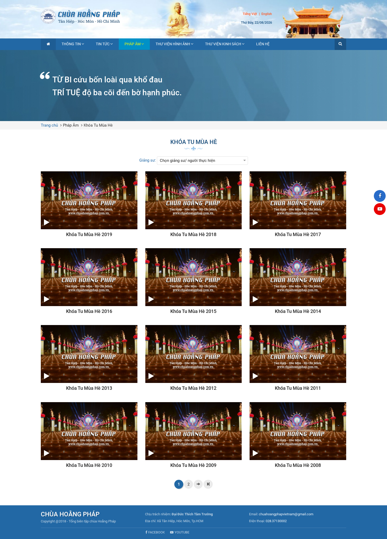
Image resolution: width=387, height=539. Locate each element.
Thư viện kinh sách (223, 44)
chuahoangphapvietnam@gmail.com (286, 514)
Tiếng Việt (250, 14)
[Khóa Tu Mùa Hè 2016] (89, 281)
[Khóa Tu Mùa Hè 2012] (193, 358)
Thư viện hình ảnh (173, 44)
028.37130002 (276, 521)
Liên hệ (263, 44)
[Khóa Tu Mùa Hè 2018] (193, 204)
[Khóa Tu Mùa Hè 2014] (298, 281)
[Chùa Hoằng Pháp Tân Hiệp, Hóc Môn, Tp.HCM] (193, 16)
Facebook (156, 532)
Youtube (182, 532)
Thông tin (71, 44)
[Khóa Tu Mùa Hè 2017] (298, 204)
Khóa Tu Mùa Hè (98, 125)
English (266, 14)
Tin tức (103, 44)
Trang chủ (49, 125)
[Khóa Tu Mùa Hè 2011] (298, 358)
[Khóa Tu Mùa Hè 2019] (89, 204)
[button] (340, 44)
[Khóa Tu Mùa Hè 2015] (193, 281)
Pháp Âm (133, 44)
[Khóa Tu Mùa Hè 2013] (89, 358)
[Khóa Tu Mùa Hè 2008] (298, 435)
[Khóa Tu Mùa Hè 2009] (193, 435)
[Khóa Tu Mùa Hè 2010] (89, 435)
